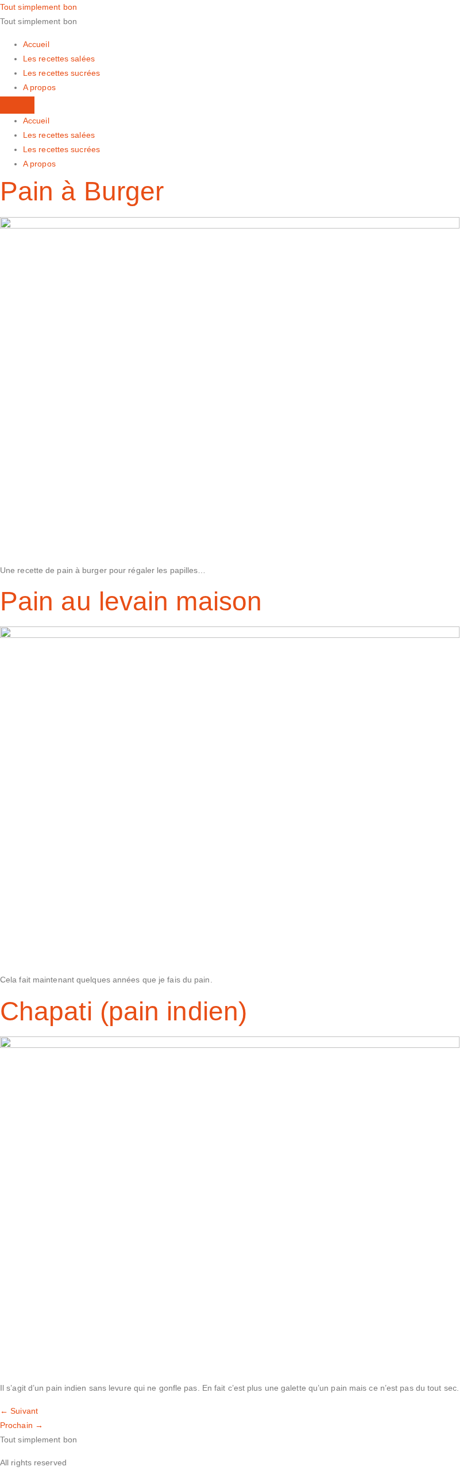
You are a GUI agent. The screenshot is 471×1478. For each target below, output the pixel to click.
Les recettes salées (59, 58)
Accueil (36, 44)
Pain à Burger (82, 191)
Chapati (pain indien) (123, 1011)
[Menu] (17, 105)
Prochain (21, 1425)
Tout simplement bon (38, 6)
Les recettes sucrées (61, 73)
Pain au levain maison (131, 601)
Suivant (19, 1410)
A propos (39, 87)
